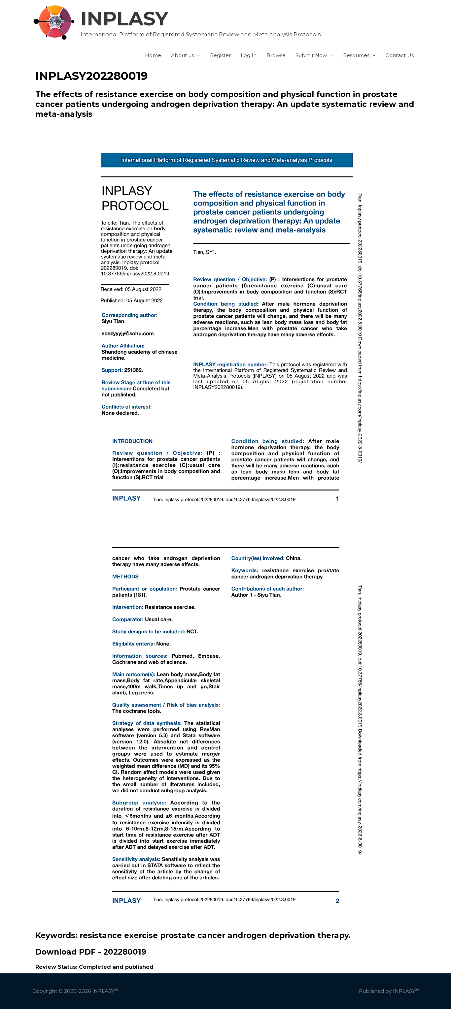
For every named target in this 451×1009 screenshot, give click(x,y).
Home (153, 55)
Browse (276, 55)
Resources (356, 55)
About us (182, 55)
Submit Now (311, 55)
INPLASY (124, 18)
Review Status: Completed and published (94, 967)
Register (220, 55)
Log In (249, 55)
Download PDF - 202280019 (90, 952)
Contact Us (400, 55)
